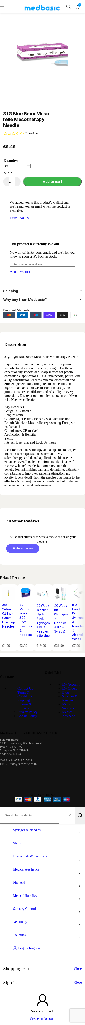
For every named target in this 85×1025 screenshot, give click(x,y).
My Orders (69, 688)
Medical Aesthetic (68, 714)
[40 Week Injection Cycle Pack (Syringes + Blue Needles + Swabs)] (43, 594)
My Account (70, 684)
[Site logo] (42, 14)
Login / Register (29, 948)
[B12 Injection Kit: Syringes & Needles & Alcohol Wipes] (78, 594)
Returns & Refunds (24, 706)
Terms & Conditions (24, 694)
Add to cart (52, 181)
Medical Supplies (68, 706)
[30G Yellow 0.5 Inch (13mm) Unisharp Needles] (8, 594)
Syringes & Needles (70, 698)
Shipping (23, 700)
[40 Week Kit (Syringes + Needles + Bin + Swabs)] (61, 594)
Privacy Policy (27, 712)
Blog (65, 692)
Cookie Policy (27, 716)
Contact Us (25, 688)
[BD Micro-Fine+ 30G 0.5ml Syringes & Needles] (25, 594)
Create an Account (42, 1018)
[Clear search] (70, 815)
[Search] (68, 6)
